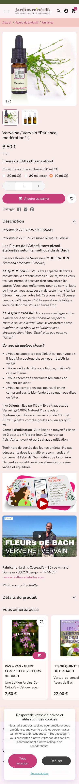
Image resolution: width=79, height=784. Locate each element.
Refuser (56, 761)
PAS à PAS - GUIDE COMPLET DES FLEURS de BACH (23, 671)
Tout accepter (22, 761)
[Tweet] (25, 209)
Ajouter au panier (33, 198)
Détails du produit (19, 597)
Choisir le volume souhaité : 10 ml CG (30, 169)
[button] (6, 11)
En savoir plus (39, 773)
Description (13, 221)
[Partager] (19, 209)
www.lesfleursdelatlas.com (24, 577)
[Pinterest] (32, 209)
